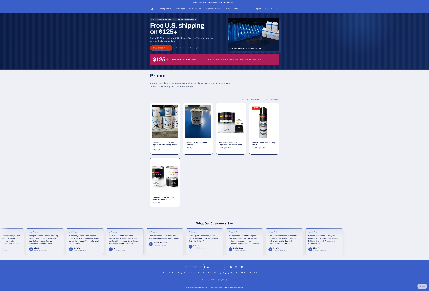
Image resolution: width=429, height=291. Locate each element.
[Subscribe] (224, 267)
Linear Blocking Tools (222, 287)
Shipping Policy (228, 273)
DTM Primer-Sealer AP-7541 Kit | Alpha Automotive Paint (230, 144)
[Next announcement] (278, 2)
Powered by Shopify (236, 287)
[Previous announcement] (150, 2)
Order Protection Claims (258, 273)
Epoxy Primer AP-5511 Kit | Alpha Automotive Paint (163, 198)
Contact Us (166, 273)
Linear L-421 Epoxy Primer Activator (196, 144)
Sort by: (245, 99)
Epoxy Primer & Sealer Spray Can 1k (263, 144)
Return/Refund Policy (205, 273)
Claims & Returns (242, 273)
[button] (165, 8)
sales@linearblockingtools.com (197, 287)
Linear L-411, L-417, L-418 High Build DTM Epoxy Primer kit (164, 145)
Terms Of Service (190, 273)
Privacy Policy (177, 273)
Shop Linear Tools (161, 48)
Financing (217, 273)
